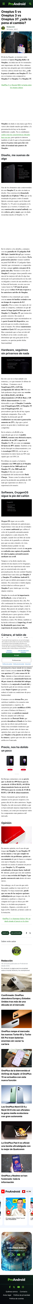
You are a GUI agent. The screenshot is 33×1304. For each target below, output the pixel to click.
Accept (16, 655)
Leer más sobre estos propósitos (23, 651)
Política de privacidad (18, 664)
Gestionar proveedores (9, 651)
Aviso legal (28, 664)
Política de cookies (7, 664)
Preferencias (16, 660)
